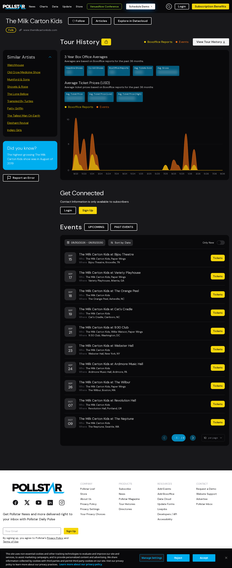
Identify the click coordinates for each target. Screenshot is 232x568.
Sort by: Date (123, 242)
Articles (101, 21)
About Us (85, 499)
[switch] (221, 242)
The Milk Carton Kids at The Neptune (106, 419)
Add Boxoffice (166, 494)
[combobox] (213, 437)
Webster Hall (96, 353)
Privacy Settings (90, 509)
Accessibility (165, 519)
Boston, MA (108, 390)
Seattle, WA (112, 426)
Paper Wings (118, 258)
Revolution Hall (97, 408)
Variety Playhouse (99, 280)
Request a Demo (206, 488)
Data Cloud (164, 499)
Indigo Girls (14, 130)
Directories (125, 509)
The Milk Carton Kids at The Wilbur (104, 382)
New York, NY (112, 353)
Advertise (202, 499)
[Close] (226, 558)
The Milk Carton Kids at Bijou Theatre (106, 254)
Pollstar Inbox (204, 504)
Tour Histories (127, 504)
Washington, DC (110, 335)
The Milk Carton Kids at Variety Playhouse (110, 272)
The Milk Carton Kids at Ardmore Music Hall (111, 364)
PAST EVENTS (123, 227)
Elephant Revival (17, 123)
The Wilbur (94, 390)
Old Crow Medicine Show (23, 72)
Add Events (164, 488)
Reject (178, 558)
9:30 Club (94, 335)
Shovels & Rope (17, 87)
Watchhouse (15, 65)
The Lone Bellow (17, 94)
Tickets (218, 258)
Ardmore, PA (120, 371)
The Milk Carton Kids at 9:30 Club (104, 327)
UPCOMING (96, 227)
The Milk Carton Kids (98, 258)
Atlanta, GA (117, 280)
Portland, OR (114, 408)
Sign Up (87, 210)
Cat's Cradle (95, 317)
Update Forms (166, 504)
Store (83, 494)
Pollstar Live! (87, 488)
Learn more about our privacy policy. (80, 564)
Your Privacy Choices (92, 514)
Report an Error (24, 178)
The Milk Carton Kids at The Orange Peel (109, 291)
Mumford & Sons (18, 79)
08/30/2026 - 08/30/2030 (87, 242)
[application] (145, 147)
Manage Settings (152, 558)
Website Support (206, 494)
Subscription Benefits (210, 6)
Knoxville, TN (112, 262)
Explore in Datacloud (133, 21)
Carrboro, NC (112, 317)
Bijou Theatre (96, 262)
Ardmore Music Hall (99, 371)
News (122, 494)
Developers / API (167, 514)
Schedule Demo (139, 6)
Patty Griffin (15, 108)
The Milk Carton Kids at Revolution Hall (107, 400)
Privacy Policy (55, 538)
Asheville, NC (116, 298)
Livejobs (162, 509)
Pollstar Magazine (129, 499)
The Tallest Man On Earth (23, 116)
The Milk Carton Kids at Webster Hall (106, 345)
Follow (80, 21)
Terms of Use (10, 541)
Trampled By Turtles (20, 101)
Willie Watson (119, 331)
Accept (204, 558)
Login (182, 6)
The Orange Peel (98, 298)
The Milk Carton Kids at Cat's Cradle (105, 309)
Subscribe (125, 488)
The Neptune (96, 426)
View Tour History (209, 42)
